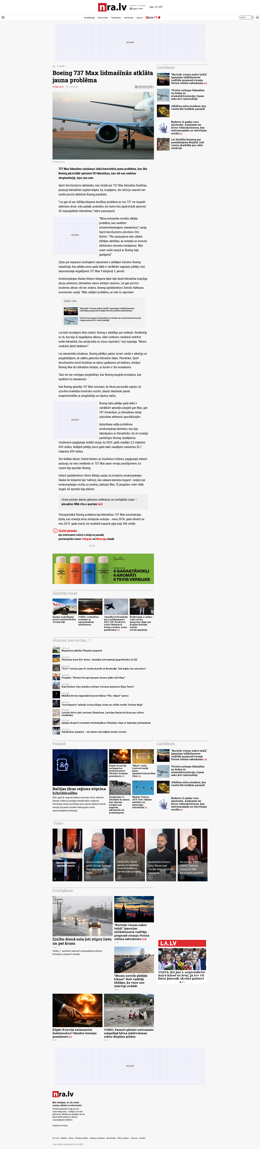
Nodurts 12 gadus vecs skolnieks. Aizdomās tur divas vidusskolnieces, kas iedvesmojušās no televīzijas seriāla (189, 127)
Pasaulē (61, 66)
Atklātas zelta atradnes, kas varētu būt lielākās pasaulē (188, 107)
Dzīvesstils (103, 17)
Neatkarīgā (89, 17)
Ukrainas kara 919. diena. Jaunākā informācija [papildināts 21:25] (99, 659)
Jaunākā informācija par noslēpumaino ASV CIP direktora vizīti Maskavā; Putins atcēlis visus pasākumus (116, 623)
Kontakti (142, 1138)
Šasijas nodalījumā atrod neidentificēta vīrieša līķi (64, 619)
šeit (100, 504)
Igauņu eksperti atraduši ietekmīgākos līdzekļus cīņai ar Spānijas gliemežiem (106, 722)
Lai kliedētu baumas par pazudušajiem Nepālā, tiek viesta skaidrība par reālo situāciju (187, 144)
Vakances (134, 1138)
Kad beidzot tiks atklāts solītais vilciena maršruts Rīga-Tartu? (98, 686)
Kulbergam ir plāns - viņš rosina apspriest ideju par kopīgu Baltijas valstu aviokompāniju (141, 623)
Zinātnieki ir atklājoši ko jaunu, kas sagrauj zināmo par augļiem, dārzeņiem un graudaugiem (119, 805)
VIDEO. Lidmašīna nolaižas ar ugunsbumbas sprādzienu (88, 620)
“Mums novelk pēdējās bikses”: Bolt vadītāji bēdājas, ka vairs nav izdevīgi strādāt (131, 981)
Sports (140, 17)
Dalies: (92, 546)
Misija (71, 1138)
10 (205, 83)
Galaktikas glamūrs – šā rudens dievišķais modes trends (94, 731)
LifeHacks (128, 17)
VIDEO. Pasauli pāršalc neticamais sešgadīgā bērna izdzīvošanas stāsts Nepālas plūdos (129, 1033)
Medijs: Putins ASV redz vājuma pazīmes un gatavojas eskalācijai (142, 802)
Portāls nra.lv (58, 87)
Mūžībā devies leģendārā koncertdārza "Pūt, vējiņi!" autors (95, 695)
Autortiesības (111, 1138)
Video (58, 823)
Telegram (87, 538)
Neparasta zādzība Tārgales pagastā (82, 650)
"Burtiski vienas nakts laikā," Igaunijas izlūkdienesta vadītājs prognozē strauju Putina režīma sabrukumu (106, 309)
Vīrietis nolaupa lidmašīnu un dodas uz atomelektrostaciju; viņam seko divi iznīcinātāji (110, 319)
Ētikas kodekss (123, 1138)
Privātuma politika (81, 1138)
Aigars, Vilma (136, 8)
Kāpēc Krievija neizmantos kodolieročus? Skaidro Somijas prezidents (118, 770)
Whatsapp (101, 538)
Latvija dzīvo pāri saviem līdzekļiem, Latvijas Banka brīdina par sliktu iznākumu (103, 714)
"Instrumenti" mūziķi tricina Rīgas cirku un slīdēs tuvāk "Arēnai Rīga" (102, 704)
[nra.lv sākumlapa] (112, 7)
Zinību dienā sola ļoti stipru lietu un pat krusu (82, 941)
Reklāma (64, 1138)
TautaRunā (116, 17)
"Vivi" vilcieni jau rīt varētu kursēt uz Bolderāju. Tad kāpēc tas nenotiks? (104, 668)
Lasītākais (166, 67)
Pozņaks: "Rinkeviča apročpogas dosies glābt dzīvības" (93, 677)
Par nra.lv (56, 1138)
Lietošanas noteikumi (97, 1138)
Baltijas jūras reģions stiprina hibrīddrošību (79, 791)
